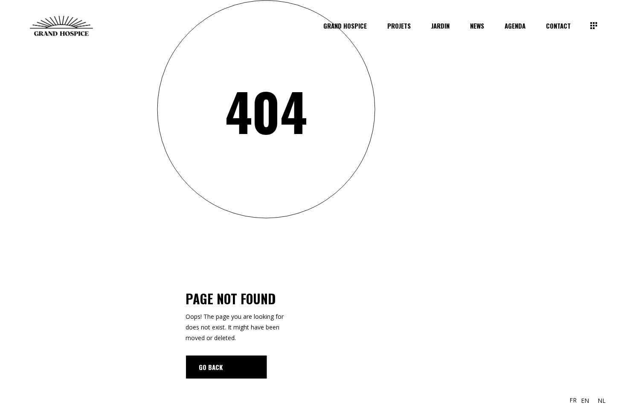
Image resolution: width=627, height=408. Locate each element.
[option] (585, 401)
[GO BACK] (226, 367)
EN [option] (585, 400)
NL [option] (602, 400)
